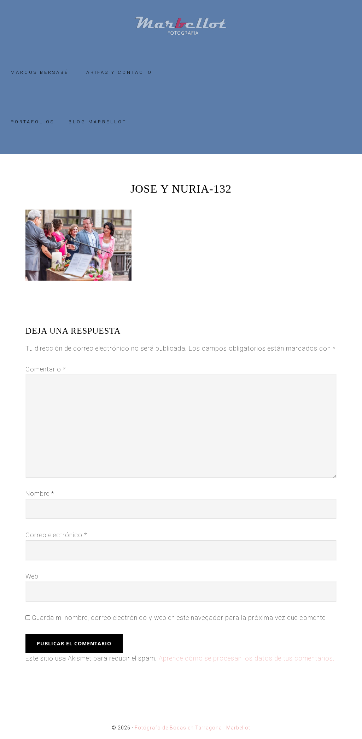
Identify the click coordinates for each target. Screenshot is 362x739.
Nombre (39, 493)
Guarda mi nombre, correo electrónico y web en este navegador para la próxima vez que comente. (179, 617)
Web (32, 576)
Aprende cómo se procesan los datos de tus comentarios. (247, 658)
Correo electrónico (56, 535)
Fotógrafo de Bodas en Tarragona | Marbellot (181, 26)
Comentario (45, 369)
